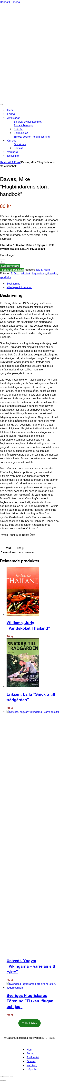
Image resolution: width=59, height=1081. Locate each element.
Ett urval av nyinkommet (27, 121)
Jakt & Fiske (13, 162)
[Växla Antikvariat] (57, 118)
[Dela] (8, 1076)
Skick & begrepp (23, 125)
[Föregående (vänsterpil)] (1, 1080)
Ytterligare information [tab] (19, 287)
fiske (16, 273)
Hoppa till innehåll (10, 2)
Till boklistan (29, 1023)
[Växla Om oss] (57, 140)
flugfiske (52, 273)
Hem (10, 110)
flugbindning (39, 273)
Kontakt (18, 148)
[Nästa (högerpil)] (4, 1080)
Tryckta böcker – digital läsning (32, 136)
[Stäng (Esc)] (11, 1076)
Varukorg (12, 152)
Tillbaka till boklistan (12, 269)
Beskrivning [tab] (13, 283)
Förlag (11, 114)
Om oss (31, 1061)
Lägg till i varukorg (10, 265)
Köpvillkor (13, 156)
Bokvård (18, 129)
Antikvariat (33, 1057)
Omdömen (20, 144)
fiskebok (25, 273)
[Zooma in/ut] (1, 1076)
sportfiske (5, 277)
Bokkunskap (21, 133)
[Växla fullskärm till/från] (4, 1076)
